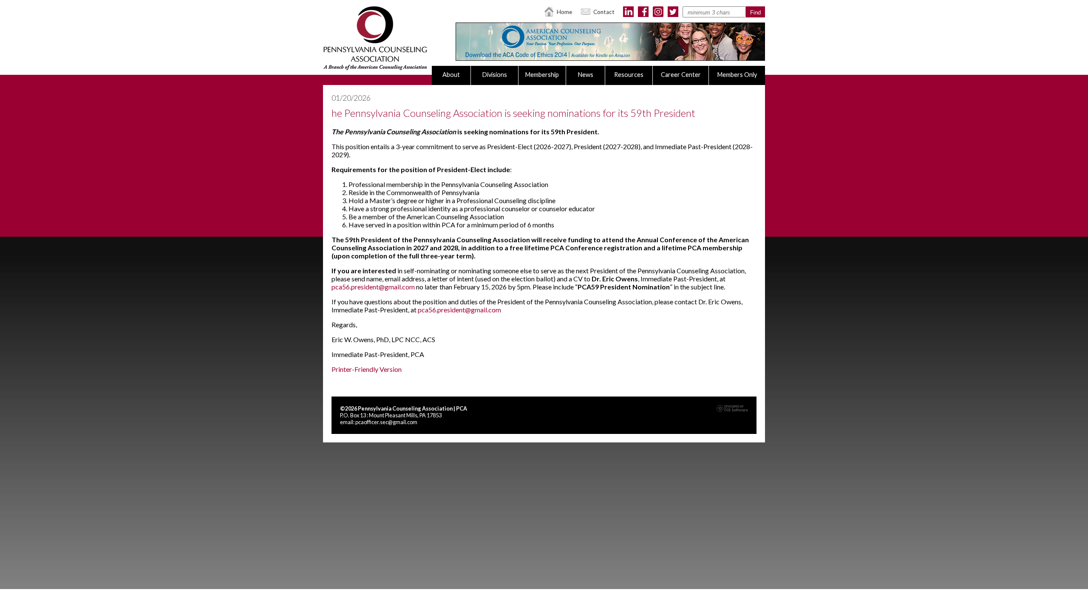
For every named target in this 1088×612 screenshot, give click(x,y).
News (585, 74)
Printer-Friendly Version (367, 369)
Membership (542, 74)
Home (564, 11)
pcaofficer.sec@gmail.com (386, 422)
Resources (628, 74)
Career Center (681, 74)
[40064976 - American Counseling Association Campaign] (610, 58)
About (451, 74)
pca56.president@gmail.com (373, 287)
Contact (604, 11)
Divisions (494, 74)
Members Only (737, 74)
